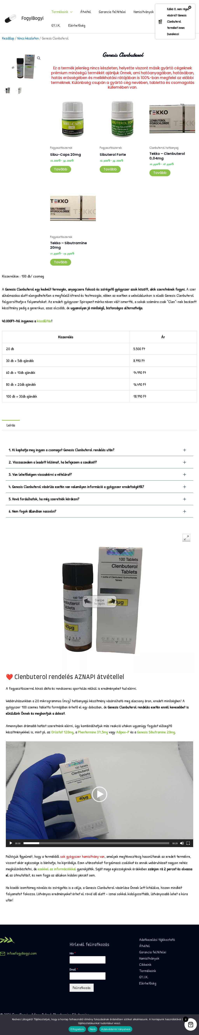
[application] (99, 794)
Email (74, 969)
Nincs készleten (28, 38)
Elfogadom (77, 1029)
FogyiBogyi (32, 18)
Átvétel (85, 11)
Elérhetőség (76, 25)
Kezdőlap (8, 38)
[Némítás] (182, 843)
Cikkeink (145, 964)
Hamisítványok (144, 11)
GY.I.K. (55, 25)
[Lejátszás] (11, 843)
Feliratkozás (82, 987)
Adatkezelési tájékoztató (157, 939)
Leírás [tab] (11, 425)
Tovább (60, 169)
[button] (38, 58)
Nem (93, 1029)
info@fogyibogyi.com (21, 953)
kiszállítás (44, 320)
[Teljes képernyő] (188, 843)
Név (73, 953)
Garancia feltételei (112, 11)
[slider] (96, 843)
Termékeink (59, 11)
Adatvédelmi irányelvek (115, 1029)
